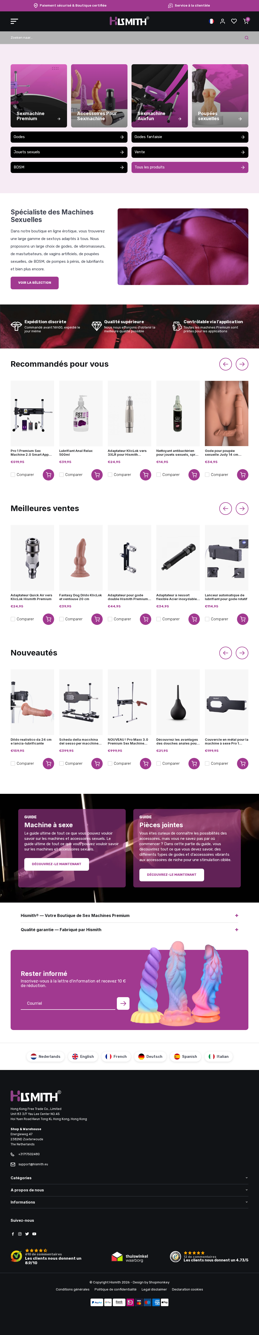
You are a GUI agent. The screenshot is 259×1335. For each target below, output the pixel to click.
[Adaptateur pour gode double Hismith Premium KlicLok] (129, 558)
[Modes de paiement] (97, 1303)
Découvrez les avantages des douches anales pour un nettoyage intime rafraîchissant (177, 741)
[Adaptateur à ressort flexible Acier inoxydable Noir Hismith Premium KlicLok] (178, 558)
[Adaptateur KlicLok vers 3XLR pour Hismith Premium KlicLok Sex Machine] (129, 413)
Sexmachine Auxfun (151, 116)
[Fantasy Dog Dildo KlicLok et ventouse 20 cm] (81, 558)
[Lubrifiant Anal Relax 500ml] (81, 413)
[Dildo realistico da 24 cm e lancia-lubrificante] (32, 702)
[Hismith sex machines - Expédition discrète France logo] (129, 24)
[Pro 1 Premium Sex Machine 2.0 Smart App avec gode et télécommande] (32, 413)
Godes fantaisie (148, 137)
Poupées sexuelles (208, 116)
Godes (19, 137)
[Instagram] (20, 1234)
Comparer (25, 474)
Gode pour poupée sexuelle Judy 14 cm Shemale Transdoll (221, 452)
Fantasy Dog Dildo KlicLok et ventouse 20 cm (80, 597)
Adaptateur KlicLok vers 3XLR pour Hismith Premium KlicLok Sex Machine (127, 452)
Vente (140, 152)
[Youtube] (34, 1234)
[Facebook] (13, 1234)
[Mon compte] (222, 21)
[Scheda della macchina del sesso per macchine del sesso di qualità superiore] (81, 702)
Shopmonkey (159, 1282)
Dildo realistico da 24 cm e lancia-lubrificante (31, 741)
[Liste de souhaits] (234, 21)
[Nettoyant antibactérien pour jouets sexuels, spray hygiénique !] (178, 413)
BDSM (19, 167)
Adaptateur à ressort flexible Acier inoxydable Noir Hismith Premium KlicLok (176, 597)
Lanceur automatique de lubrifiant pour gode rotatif (226, 597)
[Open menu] (14, 21)
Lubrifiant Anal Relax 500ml (76, 452)
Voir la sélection (34, 282)
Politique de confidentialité (116, 1289)
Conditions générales (73, 1289)
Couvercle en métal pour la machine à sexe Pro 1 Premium (226, 741)
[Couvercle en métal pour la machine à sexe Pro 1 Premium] (226, 702)
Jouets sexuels (27, 152)
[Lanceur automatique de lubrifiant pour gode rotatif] (226, 558)
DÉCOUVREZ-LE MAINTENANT (56, 864)
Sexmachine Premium (31, 116)
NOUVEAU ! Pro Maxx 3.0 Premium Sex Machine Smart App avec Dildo (128, 741)
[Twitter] (27, 1234)
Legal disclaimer (154, 1289)
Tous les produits (150, 167)
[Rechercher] (246, 37)
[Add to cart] (48, 474)
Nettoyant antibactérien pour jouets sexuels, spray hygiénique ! (177, 452)
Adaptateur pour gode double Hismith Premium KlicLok (128, 597)
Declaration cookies (187, 1289)
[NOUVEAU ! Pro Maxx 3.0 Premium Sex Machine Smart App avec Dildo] (129, 702)
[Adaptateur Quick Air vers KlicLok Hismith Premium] (32, 558)
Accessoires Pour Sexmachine (97, 116)
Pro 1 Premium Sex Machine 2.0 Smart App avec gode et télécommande (30, 452)
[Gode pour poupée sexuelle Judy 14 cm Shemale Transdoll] (226, 413)
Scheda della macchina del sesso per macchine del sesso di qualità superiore (78, 741)
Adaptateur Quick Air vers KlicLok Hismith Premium (31, 597)
